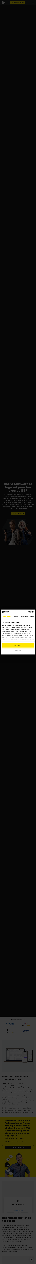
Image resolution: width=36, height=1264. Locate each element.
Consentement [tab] (6, 616)
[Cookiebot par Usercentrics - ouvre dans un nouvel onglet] (26, 612)
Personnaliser (17, 650)
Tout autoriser (18, 645)
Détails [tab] (16, 616)
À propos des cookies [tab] (27, 616)
